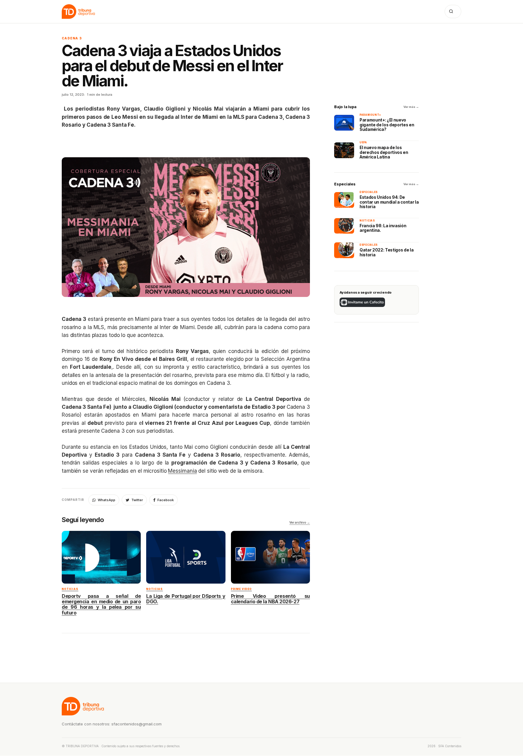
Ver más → (411, 106)
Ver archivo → (299, 522)
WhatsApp (106, 500)
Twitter (137, 500)
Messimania (182, 471)
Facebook (165, 500)
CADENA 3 (72, 38)
